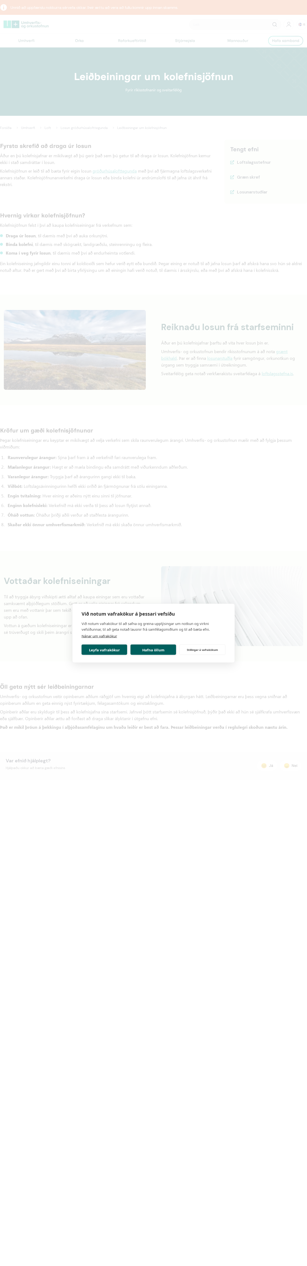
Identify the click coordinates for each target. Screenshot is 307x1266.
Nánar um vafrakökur (99, 635)
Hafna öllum (153, 649)
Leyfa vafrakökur (104, 649)
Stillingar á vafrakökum (202, 649)
